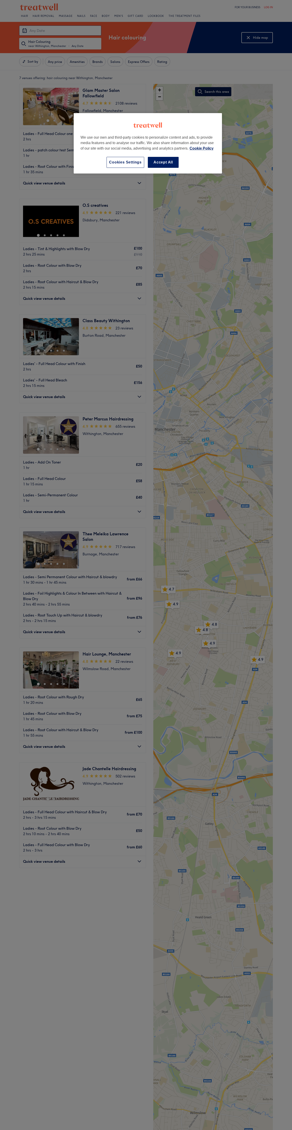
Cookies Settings (125, 162)
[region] (148, 143)
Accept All (163, 162)
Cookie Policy (202, 148)
